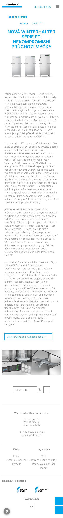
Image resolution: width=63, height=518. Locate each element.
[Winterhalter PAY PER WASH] (22, 489)
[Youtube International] (31, 507)
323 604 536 (42, 6)
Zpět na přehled (17, 16)
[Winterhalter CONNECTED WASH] (41, 489)
